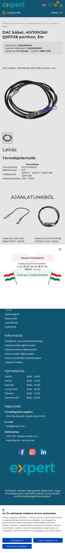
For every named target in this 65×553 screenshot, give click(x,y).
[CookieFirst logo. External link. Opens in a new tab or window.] (3, 510)
